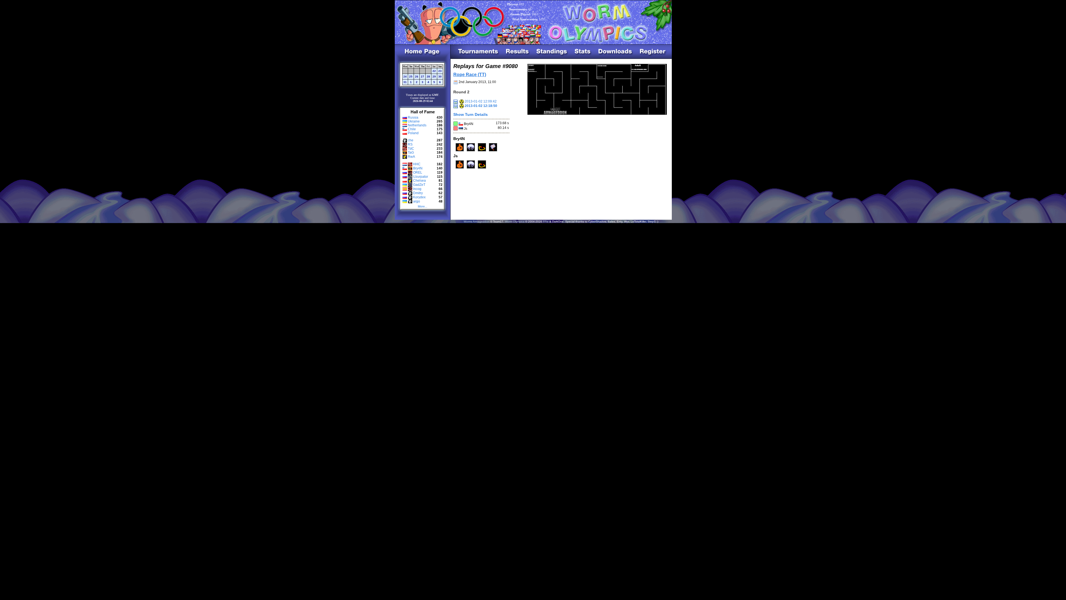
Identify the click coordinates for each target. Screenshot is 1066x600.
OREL (417, 172)
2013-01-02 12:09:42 (480, 101)
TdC (411, 149)
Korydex (419, 197)
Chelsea (419, 180)
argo (416, 201)
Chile (412, 129)
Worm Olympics (514, 221)
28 (428, 76)
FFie (546, 221)
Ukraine (414, 121)
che (410, 140)
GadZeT (419, 185)
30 (440, 76)
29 (434, 76)
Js (465, 129)
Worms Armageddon (476, 221)
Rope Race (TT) (469, 74)
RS (410, 144)
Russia (413, 117)
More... (422, 206)
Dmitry (418, 193)
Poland (413, 133)
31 (405, 82)
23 (440, 70)
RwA (411, 157)
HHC (417, 164)
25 (411, 76)
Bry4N (418, 168)
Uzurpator (420, 177)
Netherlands (417, 125)
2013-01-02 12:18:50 (480, 106)
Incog (417, 189)
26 (416, 76)
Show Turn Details (470, 114)
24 (405, 76)
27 (422, 76)
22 (434, 70)
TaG (411, 152)
